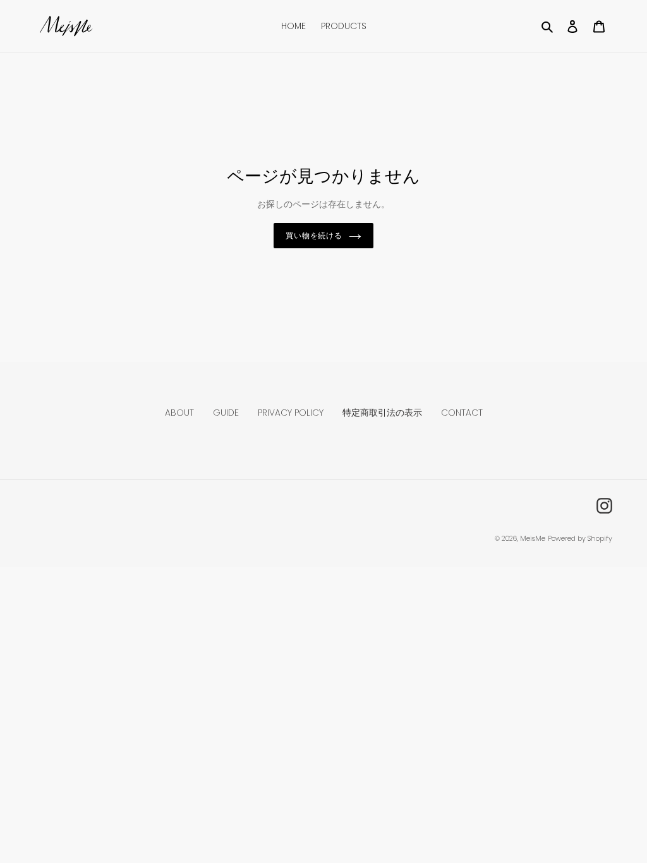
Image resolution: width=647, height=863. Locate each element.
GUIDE (226, 412)
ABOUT (179, 412)
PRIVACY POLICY (291, 412)
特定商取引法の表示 (382, 412)
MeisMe (532, 538)
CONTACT (462, 412)
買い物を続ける (314, 235)
